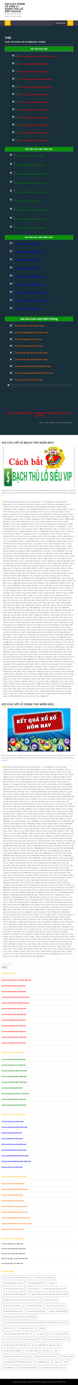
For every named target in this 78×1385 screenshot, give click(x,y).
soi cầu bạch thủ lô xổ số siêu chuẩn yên (54, 662)
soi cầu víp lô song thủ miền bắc (27, 704)
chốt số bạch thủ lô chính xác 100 (19, 566)
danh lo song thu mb (41, 868)
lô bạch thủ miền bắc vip (59, 637)
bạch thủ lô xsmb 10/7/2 (32, 777)
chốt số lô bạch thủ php (52, 605)
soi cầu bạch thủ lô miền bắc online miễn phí (32, 652)
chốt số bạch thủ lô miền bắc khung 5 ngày (28, 824)
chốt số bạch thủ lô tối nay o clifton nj (51, 590)
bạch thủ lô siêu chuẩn (15, 522)
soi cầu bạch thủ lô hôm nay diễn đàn (47, 647)
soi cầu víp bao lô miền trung (29, 346)
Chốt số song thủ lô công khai (21, 851)
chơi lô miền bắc (13, 806)
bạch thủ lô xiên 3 (36, 546)
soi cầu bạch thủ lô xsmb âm (44, 667)
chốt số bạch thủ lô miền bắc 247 (20, 578)
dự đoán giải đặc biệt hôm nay (54, 1289)
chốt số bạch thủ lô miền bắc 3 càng (50, 578)
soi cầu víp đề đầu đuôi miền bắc (30, 228)
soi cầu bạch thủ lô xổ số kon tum (56, 657)
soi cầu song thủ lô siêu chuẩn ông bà (21, 689)
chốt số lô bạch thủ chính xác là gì (37, 600)
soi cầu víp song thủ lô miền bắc (33, 71)
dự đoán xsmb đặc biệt (36, 1311)
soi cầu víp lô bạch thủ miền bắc (27, 443)
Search (4, 967)
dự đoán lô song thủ (20, 890)
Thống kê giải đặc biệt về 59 (45, 1356)
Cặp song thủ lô (26, 784)
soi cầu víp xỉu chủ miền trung (30, 326)
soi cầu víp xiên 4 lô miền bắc (12, 1263)
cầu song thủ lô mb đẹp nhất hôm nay (21, 804)
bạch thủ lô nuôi (19, 514)
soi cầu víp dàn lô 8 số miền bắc (30, 165)
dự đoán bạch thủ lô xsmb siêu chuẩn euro (26, 883)
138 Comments (38, 956)
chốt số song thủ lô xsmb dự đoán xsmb (38, 863)
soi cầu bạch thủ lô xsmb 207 (35, 664)
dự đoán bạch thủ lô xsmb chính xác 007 (30, 627)
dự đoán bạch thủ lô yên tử (37, 637)
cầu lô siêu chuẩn (49, 563)
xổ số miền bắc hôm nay (28, 1368)
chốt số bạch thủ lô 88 (53, 806)
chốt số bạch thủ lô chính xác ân (41, 568)
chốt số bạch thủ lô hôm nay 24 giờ (40, 573)
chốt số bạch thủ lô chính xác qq (54, 811)
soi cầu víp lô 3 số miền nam (27, 309)
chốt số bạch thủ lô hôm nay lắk (40, 819)
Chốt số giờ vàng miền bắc (44, 1277)
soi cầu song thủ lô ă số (23, 939)
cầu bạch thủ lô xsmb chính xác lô (43, 558)
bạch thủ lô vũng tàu (47, 544)
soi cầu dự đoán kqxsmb (27, 1339)
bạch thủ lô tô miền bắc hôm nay (42, 531)
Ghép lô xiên (8, 1328)
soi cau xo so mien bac (44, 694)
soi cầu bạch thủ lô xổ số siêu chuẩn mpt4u (44, 922)
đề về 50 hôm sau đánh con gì (54, 1368)
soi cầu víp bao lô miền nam (27, 268)
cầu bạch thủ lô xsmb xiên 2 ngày (19, 797)
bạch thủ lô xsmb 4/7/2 (17, 549)
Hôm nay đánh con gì (26, 1328)
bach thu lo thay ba (20, 529)
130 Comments (42, 696)
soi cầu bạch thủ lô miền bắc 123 (21, 912)
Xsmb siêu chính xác (21, 502)
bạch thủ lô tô (54, 529)
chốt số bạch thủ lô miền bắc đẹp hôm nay (49, 581)
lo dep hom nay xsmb (56, 897)
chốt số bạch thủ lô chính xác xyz (29, 571)
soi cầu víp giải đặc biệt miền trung (32, 332)
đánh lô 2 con (52, 895)
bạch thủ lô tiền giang (38, 529)
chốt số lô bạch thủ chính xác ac (22, 841)
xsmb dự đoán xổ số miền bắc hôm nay (18, 1362)
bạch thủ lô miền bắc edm (41, 507)
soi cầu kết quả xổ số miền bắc (15, 1345)
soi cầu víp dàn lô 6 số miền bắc (30, 156)
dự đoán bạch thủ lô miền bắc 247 (56, 622)
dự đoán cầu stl (40, 887)
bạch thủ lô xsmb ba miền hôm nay (42, 779)
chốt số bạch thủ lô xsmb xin (50, 595)
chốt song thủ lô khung (16, 865)
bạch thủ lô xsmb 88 (54, 549)
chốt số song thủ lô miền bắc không (30, 855)
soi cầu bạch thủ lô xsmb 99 (19, 667)
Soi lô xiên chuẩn (31, 1351)
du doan (52, 1283)
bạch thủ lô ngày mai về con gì (46, 512)
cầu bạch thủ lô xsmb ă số (17, 558)
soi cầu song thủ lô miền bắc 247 (47, 681)
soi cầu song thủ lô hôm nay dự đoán (50, 679)
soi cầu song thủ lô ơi (24, 686)
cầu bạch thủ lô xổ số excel (34, 554)
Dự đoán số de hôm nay (12, 1306)
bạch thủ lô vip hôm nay (41, 539)
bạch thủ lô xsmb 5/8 (36, 549)
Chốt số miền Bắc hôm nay (13, 1283)
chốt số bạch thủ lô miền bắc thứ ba (26, 826)
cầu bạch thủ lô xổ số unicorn (43, 556)
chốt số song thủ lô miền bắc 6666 (52, 610)
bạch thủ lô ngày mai (24, 512)
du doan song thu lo (15, 870)
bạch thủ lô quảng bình (56, 517)
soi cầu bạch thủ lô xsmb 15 (38, 924)
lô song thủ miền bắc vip (16, 900)
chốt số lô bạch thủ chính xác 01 (49, 598)
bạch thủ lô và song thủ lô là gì (19, 536)
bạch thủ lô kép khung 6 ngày (17, 507)
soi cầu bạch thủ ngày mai (19, 676)
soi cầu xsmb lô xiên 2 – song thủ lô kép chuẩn (15, 7)
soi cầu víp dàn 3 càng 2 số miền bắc (32, 210)
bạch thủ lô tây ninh (53, 526)
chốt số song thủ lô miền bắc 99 (40, 853)
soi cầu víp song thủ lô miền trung (31, 359)
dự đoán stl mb (35, 890)
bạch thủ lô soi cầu (14, 526)
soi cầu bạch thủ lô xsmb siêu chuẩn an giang (30, 671)
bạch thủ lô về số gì (61, 536)
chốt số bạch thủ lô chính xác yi (42, 814)
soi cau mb (41, 1334)
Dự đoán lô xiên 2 (50, 1300)
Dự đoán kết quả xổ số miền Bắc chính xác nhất (49, 1294)
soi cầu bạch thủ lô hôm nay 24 (26, 644)
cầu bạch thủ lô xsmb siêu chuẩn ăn (48, 561)
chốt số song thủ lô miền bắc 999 (38, 613)
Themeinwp (61, 1382)
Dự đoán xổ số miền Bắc (53, 890)
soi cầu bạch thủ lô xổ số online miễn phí (43, 919)
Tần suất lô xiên (66, 1356)
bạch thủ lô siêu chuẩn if (41, 524)
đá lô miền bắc (21, 892)
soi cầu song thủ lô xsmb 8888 (36, 951)
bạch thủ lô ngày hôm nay (52, 509)
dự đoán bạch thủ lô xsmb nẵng (54, 632)
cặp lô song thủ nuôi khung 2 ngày (47, 782)
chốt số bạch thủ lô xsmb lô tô (23, 595)
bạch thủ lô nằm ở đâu (31, 509)
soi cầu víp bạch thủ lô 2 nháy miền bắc (36, 56)
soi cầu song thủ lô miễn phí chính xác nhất (37, 684)
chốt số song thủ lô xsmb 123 (18, 620)
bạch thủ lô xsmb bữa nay (32, 551)
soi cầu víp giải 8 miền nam (26, 260)
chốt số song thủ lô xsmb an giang (46, 620)
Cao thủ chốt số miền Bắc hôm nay (16, 1277)
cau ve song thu (45, 804)
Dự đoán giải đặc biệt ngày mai (15, 1294)
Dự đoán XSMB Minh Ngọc (13, 1311)
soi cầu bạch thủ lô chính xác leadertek (31, 640)
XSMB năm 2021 (44, 1362)
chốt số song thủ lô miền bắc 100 (22, 610)
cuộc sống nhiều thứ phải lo (20, 868)
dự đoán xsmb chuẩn (34, 1306)
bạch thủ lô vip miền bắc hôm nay (49, 541)
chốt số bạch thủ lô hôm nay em (30, 576)
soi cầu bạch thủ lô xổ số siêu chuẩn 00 (51, 659)
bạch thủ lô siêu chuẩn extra (18, 524)
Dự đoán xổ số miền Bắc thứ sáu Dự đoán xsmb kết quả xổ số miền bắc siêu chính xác (35, 1322)
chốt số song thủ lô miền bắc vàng (36, 617)
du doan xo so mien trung (13, 1289)
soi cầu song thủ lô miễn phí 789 (33, 944)
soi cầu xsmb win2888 (11, 1351)
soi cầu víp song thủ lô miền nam (29, 284)
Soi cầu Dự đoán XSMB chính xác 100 (55, 1339)
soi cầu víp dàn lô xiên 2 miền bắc (30, 174)
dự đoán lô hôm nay (56, 887)
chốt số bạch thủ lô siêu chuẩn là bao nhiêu (28, 588)
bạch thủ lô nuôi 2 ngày (37, 514)
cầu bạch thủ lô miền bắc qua (56, 551)
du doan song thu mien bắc (35, 870)
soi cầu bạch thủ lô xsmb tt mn (25, 937)
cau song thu (51, 801)
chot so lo (14, 838)
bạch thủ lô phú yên (18, 517)
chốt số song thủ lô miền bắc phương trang (36, 615)
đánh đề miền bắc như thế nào (32, 895)
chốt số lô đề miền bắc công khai (34, 608)
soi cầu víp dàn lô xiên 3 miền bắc (30, 183)
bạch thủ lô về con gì (42, 536)
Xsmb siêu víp (35, 502)
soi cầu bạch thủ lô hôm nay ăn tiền (33, 907)
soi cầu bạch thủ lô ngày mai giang (31, 654)
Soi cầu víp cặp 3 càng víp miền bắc (14, 1258)
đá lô (65, 890)
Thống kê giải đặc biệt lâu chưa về (16, 1356)
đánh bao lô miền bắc (36, 892)
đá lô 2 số (10, 892)
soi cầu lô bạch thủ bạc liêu (42, 676)
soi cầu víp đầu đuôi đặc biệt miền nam (32, 301)
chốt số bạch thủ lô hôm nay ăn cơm (52, 816)
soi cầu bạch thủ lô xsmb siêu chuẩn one (25, 934)
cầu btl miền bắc (63, 797)
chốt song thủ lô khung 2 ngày (40, 865)
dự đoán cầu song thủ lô (22, 887)
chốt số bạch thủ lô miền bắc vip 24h (43, 585)
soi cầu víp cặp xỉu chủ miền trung (31, 353)
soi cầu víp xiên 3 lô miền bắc (12, 1244)
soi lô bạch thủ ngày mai (20, 956)
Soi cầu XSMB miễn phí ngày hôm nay (46, 1345)
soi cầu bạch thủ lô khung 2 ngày (40, 649)
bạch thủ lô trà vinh (36, 534)
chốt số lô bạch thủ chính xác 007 (20, 598)
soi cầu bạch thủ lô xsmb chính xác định (37, 669)
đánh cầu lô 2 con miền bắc (57, 892)
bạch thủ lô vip (23, 539)
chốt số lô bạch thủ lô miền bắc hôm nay (23, 605)
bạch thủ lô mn (14, 509)
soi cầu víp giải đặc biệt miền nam (30, 252)
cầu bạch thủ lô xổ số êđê (18, 787)
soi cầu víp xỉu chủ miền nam (27, 244)
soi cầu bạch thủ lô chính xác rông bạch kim (32, 642)
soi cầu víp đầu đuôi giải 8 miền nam (30, 292)
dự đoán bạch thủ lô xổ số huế (43, 625)
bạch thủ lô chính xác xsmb (48, 504)
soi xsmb (46, 1351)
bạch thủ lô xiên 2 (21, 546)
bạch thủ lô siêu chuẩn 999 (17, 774)
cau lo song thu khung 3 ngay (49, 799)
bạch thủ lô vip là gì (59, 539)
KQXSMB (41, 1328)
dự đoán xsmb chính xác (55, 1306)
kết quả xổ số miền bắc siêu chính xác (17, 1334)
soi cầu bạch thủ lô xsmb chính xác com (29, 929)
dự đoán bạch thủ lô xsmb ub (23, 885)
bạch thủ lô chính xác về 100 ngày (22, 504)
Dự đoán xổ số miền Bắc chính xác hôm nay (19, 1317)
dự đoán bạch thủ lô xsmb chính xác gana (32, 630)
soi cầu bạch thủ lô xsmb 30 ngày (20, 927)
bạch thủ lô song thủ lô (34, 526)
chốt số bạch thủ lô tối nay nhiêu (19, 590)
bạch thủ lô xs (50, 546)
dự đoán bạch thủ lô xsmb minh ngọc (24, 632)
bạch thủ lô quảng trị (45, 519)
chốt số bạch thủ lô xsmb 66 (39, 593)
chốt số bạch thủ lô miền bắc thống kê (49, 583)
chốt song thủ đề (33, 622)
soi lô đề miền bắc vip (15, 696)
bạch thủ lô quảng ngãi (25, 519)
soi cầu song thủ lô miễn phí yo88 (30, 946)
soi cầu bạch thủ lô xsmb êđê (22, 932)
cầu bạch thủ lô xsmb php (21, 561)
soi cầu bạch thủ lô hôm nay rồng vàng (27, 910)
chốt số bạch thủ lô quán (17, 828)
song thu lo (30, 696)
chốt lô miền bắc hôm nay (32, 806)
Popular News (60, 23)
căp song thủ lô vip (41, 784)
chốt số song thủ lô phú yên (23, 860)
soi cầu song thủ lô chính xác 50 (19, 679)
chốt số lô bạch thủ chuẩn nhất (32, 603)
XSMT (66, 1362)
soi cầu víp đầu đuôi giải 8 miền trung (33, 366)
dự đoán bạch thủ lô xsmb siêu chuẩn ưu (54, 635)
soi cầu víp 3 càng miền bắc (28, 201)
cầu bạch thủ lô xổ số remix (17, 556)
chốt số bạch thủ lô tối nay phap (31, 833)
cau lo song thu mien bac (34, 801)
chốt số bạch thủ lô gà (15, 573)
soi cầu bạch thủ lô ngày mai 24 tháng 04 (23, 914)
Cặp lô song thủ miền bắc (21, 782)
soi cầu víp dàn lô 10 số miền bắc (30, 219)
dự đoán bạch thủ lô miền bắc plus (21, 873)
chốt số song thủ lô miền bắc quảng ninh (33, 858)
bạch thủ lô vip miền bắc (24, 541)
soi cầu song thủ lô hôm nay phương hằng (42, 942)
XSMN (57, 1362)
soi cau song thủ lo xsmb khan (36, 691)
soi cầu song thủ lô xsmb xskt (20, 954)
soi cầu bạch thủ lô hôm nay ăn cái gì (56, 644)
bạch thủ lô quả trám (36, 517)
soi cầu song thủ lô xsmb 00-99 (51, 689)
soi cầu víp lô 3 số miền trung (29, 380)
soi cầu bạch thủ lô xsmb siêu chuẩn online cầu (32, 674)
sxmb (56, 1351)
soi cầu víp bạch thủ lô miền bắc (33, 64)
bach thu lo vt (31, 544)
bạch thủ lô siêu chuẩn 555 (37, 522)
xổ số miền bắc (9, 1368)
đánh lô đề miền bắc (14, 897)
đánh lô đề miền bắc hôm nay (35, 897)
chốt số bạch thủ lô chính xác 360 (49, 566)
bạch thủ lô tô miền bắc (17, 531)
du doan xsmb (32, 1289)
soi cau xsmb (8, 1339)
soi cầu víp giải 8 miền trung (29, 339)
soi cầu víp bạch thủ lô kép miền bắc (36, 79)
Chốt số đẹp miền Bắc (36, 1283)
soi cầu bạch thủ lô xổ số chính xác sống (24, 657)
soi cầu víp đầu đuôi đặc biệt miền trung (34, 373)
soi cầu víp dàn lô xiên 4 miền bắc (31, 192)
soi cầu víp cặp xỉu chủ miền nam (29, 276)
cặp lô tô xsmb (12, 784)
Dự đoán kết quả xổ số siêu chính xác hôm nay (21, 1300)
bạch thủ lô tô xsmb (18, 534)
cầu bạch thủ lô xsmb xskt (30, 563)
